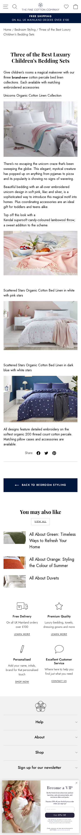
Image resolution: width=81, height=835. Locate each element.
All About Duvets (44, 578)
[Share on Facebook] (38, 452)
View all (40, 521)
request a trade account (62, 830)
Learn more (22, 634)
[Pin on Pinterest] (54, 452)
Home (7, 29)
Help (39, 722)
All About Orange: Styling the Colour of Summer (51, 562)
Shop (39, 752)
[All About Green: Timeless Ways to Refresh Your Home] (15, 537)
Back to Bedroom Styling (43, 485)
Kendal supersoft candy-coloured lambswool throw (39, 220)
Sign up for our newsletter (39, 767)
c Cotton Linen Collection (43, 95)
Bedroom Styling (25, 29)
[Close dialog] (76, 783)
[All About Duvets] (15, 581)
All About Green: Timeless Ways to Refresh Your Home (52, 540)
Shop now (22, 681)
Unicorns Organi (15, 95)
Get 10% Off (60, 815)
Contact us (59, 681)
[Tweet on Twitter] (46, 452)
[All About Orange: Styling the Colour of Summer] (15, 562)
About (39, 737)
